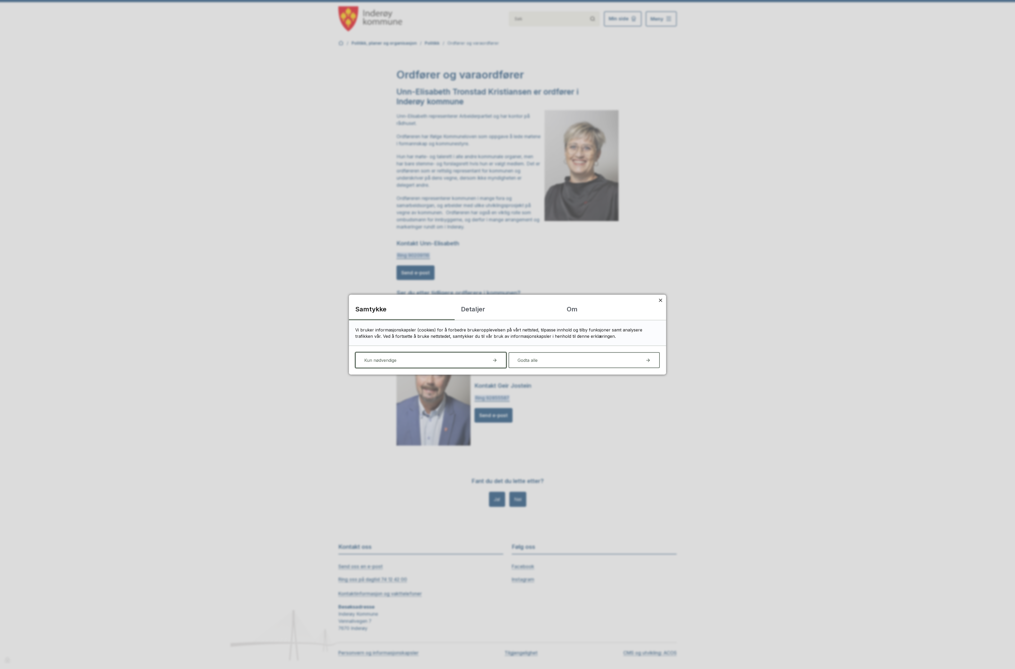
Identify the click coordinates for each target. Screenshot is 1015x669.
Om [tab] (572, 309)
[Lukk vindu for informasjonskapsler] (660, 300)
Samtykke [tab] (370, 309)
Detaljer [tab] (473, 309)
